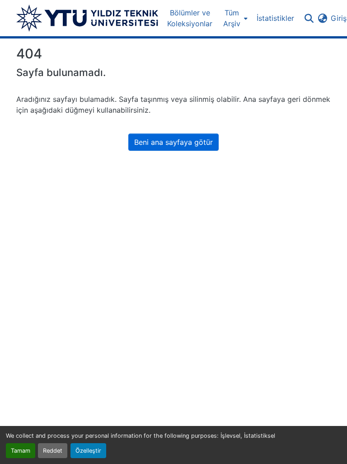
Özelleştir (88, 450)
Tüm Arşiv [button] (231, 18)
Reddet (52, 450)
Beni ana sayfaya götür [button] (173, 142)
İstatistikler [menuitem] (275, 18)
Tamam (20, 450)
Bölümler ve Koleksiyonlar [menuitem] (189, 18)
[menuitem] (234, 18)
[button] (87, 18)
